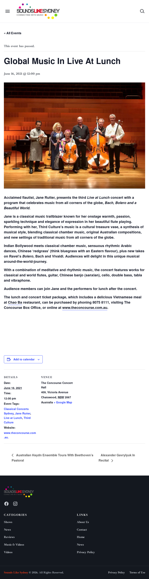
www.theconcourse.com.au (84, 307)
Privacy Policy (86, 552)
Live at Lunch (13, 418)
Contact (82, 530)
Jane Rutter (22, 413)
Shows (8, 522)
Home (81, 537)
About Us (83, 522)
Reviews (9, 537)
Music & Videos (14, 545)
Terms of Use (137, 572)
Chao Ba (15, 302)
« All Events (12, 33)
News (7, 530)
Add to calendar (24, 359)
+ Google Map (63, 402)
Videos (8, 552)
